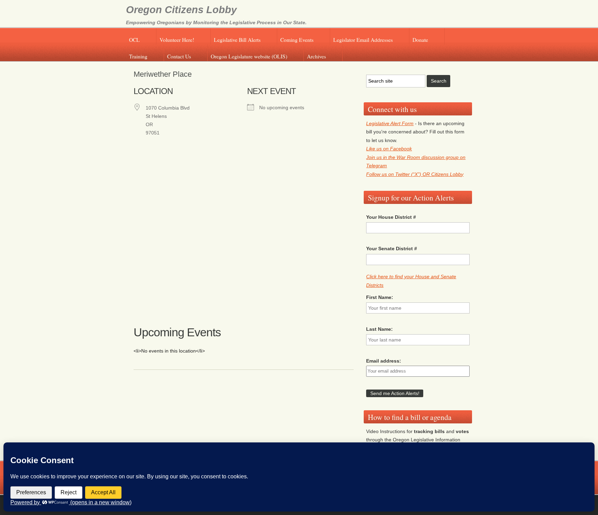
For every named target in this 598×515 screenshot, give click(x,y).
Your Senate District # (391, 248)
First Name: (379, 297)
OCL (134, 39)
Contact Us (179, 56)
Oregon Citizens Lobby (181, 9)
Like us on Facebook (389, 148)
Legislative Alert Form (390, 123)
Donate (420, 39)
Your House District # (391, 217)
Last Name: (379, 329)
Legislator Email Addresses (363, 39)
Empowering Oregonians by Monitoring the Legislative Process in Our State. (216, 22)
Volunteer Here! (177, 39)
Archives (316, 56)
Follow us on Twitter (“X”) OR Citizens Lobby (414, 174)
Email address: (383, 361)
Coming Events (297, 39)
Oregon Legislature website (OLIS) (249, 56)
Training (138, 56)
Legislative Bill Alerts (237, 39)
